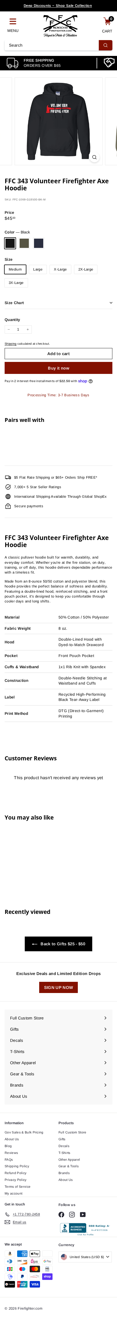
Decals (64, 1146)
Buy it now (58, 368)
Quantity (12, 319)
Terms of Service (17, 1187)
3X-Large (16, 283)
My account (13, 1193)
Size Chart (14, 303)
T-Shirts (64, 1153)
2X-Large (85, 269)
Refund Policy (15, 1173)
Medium (15, 269)
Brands (64, 1173)
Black (10, 243)
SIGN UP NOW (58, 987)
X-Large (60, 269)
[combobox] (58, 45)
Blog (8, 1146)
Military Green (24, 243)
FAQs (9, 1160)
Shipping (11, 343)
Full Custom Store (73, 1132)
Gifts (62, 1139)
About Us (12, 1139)
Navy (38, 243)
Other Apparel (69, 1160)
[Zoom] (94, 157)
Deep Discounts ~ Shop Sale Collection (58, 6)
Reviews (11, 1153)
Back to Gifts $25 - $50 (62, 943)
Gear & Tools (69, 1166)
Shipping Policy (17, 1166)
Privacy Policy (16, 1180)
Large (37, 269)
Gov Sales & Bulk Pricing (24, 1132)
